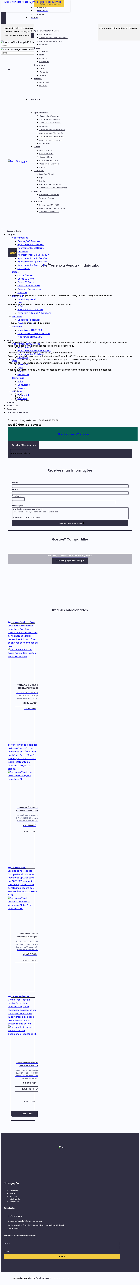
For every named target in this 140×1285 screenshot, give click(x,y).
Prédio (42, 181)
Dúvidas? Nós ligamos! (24, 445)
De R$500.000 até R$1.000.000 (52, 208)
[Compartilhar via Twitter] (20, 552)
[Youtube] (62, 1175)
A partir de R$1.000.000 (49, 211)
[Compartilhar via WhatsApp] (10, 552)
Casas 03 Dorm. (46, 157)
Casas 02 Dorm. (46, 153)
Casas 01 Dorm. (46, 150)
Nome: (15, 482)
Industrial (43, 85)
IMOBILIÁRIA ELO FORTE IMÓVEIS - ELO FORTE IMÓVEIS (32, 2)
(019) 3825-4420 (15, 1216)
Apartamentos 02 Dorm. (50, 119)
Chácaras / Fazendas (49, 194)
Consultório (44, 72)
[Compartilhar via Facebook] (15, 552)
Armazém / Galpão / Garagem (53, 188)
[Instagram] (62, 1170)
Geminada (44, 61)
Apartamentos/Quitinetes (46, 31)
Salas (41, 68)
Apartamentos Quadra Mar (51, 136)
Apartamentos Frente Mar (50, 140)
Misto (41, 55)
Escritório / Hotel (46, 174)
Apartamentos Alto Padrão (51, 133)
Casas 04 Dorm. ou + (48, 160)
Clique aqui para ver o (70, 560)
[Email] (62, 1160)
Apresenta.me (16, 1278)
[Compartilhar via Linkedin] (24, 552)
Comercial (44, 82)
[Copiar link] (39, 552)
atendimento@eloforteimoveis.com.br (25, 1221)
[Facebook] (62, 1165)
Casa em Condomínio (49, 164)
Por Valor (38, 201)
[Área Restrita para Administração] (60, 1278)
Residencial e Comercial (50, 184)
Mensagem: (17, 506)
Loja (41, 177)
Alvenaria (43, 51)
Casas (37, 48)
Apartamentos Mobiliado (50, 41)
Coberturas (44, 143)
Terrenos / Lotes (46, 198)
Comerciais (39, 65)
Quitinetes (43, 44)
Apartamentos (45, 34)
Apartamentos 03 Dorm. (50, 123)
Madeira (43, 58)
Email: (15, 489)
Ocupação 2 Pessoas (49, 116)
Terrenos (43, 75)
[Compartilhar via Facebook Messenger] (34, 552)
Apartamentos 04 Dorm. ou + (52, 129)
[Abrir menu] (2, 227)
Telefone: (16, 496)
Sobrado (43, 167)
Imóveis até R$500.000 (49, 205)
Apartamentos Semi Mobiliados (53, 37)
